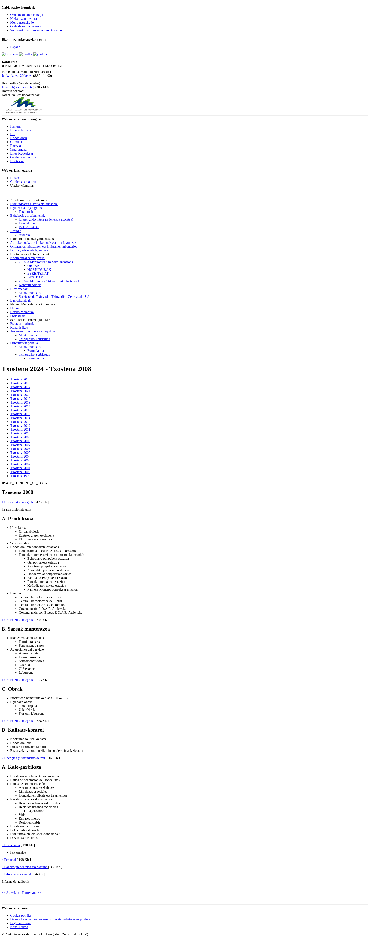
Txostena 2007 (20, 445)
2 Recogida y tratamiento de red (23, 758)
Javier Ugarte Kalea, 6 (17, 87)
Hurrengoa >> (31, 892)
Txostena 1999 (20, 476)
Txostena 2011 (20, 429)
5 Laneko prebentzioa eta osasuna (25, 867)
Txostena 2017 (20, 406)
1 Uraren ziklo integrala (18, 502)
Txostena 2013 (20, 422)
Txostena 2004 (20, 456)
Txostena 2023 (20, 383)
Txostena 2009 (20, 437)
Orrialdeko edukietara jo (26, 15)
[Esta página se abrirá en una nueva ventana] (10, 54)
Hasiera (15, 178)
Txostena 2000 (20, 472)
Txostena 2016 (20, 410)
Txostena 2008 (20, 441)
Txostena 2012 (20, 425)
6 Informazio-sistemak (17, 874)
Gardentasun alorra (23, 181)
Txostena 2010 (20, 433)
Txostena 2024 (20, 379)
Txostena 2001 (20, 468)
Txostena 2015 (20, 414)
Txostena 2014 (20, 418)
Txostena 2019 (20, 398)
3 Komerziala (11, 845)
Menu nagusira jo (22, 22)
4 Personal (9, 859)
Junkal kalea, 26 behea (17, 75)
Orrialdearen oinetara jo (26, 26)
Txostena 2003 (20, 460)
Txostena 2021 (20, 391)
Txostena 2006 (20, 449)
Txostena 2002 (20, 464)
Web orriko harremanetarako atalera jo (36, 30)
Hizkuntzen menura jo (25, 18)
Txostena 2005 (20, 452)
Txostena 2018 (20, 402)
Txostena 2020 (20, 395)
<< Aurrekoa (10, 892)
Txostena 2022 (20, 387)
